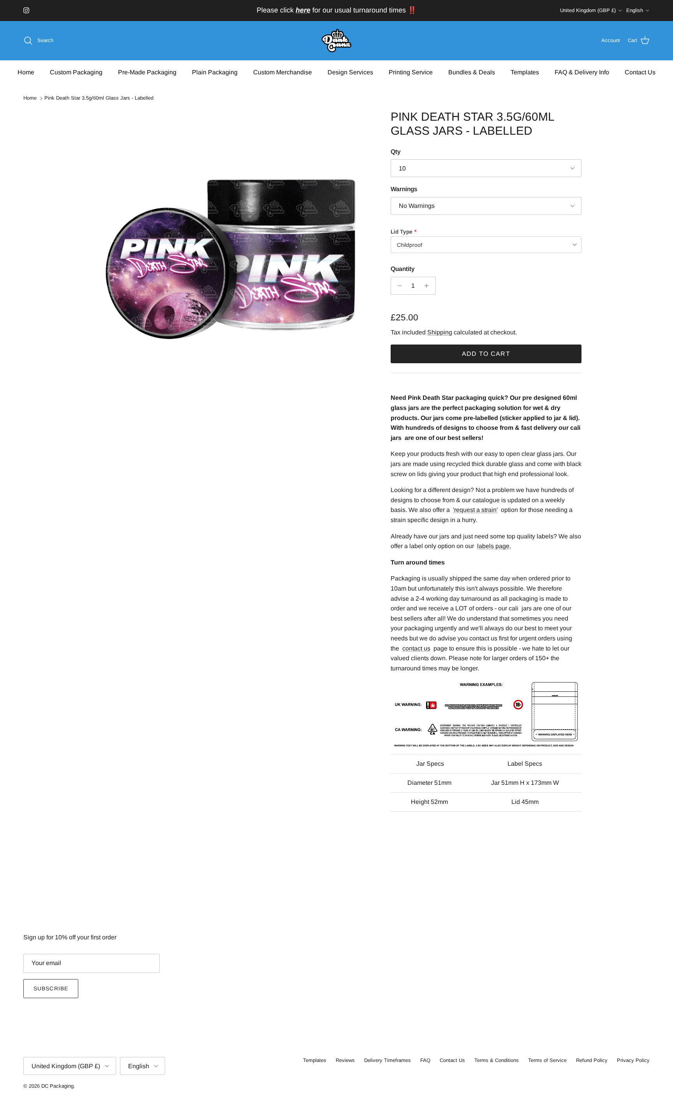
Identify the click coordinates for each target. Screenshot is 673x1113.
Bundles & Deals (471, 72)
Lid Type (401, 232)
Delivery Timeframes (387, 1060)
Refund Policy (592, 1060)
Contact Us (640, 72)
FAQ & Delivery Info (582, 72)
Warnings (404, 189)
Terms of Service (547, 1060)
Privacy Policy (633, 1060)
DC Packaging (57, 1086)
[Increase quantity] (428, 285)
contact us (416, 648)
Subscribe (50, 988)
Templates (525, 72)
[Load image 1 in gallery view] (232, 251)
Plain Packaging (215, 72)
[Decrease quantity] (398, 285)
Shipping (439, 332)
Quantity (403, 269)
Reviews (345, 1060)
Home (26, 72)
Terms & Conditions (496, 1060)
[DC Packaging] (336, 41)
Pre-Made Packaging (147, 72)
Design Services (350, 72)
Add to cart (486, 353)
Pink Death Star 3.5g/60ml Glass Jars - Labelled (98, 98)
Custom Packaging (76, 72)
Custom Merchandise (282, 72)
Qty (396, 151)
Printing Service (411, 72)
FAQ (425, 1060)
